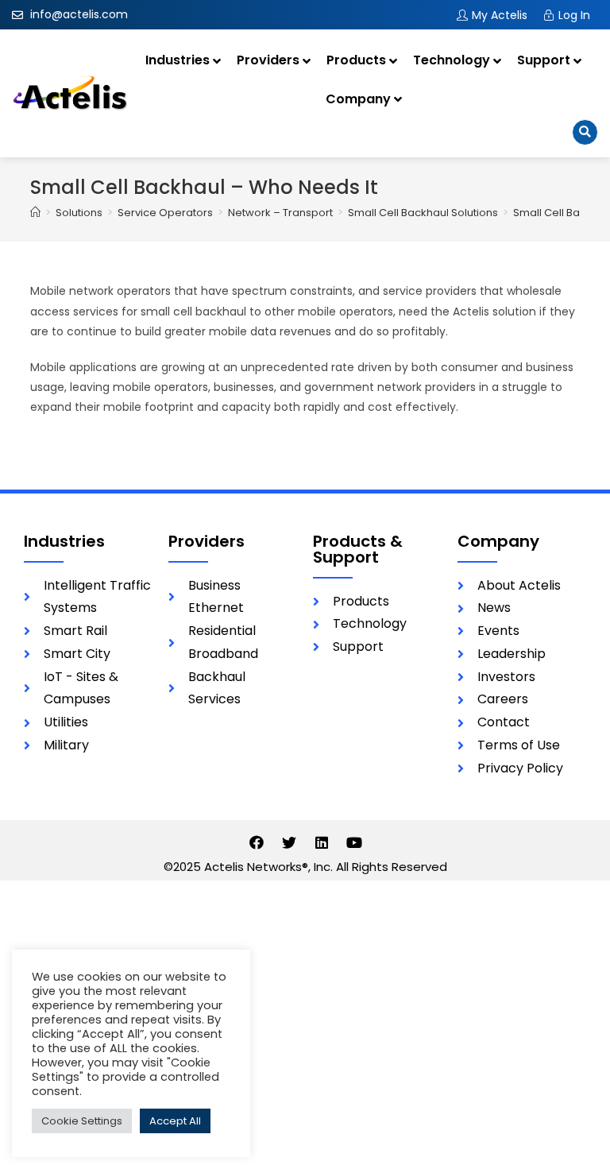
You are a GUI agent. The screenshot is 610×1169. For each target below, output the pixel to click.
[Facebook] (256, 842)
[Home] (35, 212)
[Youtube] (354, 842)
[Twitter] (289, 842)
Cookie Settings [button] (81, 1120)
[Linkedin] (321, 842)
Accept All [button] (175, 1120)
